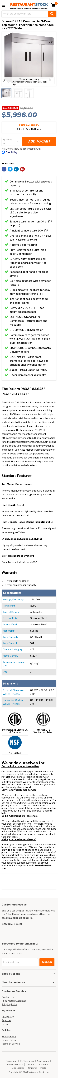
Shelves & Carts (15, 1064)
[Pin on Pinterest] (22, 169)
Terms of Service (11, 1043)
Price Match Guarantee (14, 1000)
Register (6, 1020)
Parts (43, 1068)
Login (5, 1024)
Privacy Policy (9, 1036)
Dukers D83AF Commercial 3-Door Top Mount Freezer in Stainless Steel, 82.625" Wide (28, 25)
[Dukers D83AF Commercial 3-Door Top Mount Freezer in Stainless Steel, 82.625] (6, 93)
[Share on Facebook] (4, 169)
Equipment (11, 1061)
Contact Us (8, 997)
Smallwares (43, 1061)
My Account (8, 1016)
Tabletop (30, 1064)
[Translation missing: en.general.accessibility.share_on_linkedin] (16, 169)
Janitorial (32, 1068)
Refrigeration (27, 1061)
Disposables (18, 1068)
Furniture (43, 1064)
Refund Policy (9, 1040)
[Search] (52, 14)
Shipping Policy (9, 1004)
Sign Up (47, 962)
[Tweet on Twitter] (10, 169)
